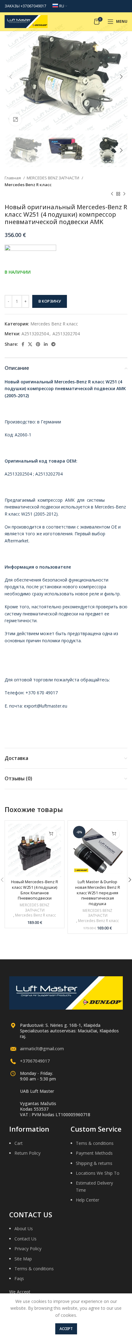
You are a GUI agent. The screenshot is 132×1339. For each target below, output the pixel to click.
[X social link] (30, 344)
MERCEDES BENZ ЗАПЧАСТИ (53, 178)
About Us (23, 1228)
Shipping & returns (94, 1163)
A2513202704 (66, 334)
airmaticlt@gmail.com (42, 1048)
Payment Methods (94, 1153)
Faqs (19, 1278)
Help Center (87, 1200)
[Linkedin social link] (45, 344)
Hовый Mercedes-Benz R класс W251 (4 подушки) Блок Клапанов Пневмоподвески (34, 890)
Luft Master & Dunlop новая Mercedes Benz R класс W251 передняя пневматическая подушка (97, 892)
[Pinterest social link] (38, 344)
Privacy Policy (27, 1248)
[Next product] (124, 194)
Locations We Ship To (97, 1173)
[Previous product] (112, 194)
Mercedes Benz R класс (28, 184)
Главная (13, 178)
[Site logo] (26, 21)
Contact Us (25, 1239)
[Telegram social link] (53, 344)
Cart (18, 1143)
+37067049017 (35, 1061)
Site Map (23, 1259)
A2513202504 (35, 334)
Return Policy (27, 1153)
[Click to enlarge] (15, 119)
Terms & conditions (34, 1269)
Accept (66, 1328)
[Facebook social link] (23, 344)
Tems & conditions (95, 1143)
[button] (51, 833)
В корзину (49, 301)
